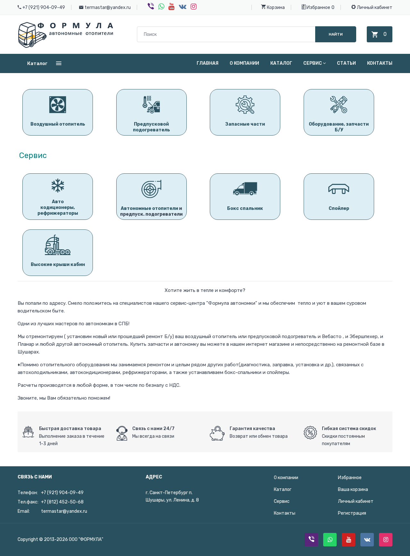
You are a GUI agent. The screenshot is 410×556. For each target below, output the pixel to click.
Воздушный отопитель (57, 124)
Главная (207, 63)
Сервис (312, 63)
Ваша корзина (353, 489)
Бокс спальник (245, 208)
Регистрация (352, 513)
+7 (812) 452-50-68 (62, 502)
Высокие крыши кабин (58, 264)
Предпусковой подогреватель (151, 127)
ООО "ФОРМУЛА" (86, 539)
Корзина (275, 7)
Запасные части (245, 124)
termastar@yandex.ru (108, 7)
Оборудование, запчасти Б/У (339, 127)
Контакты (379, 63)
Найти (336, 34)
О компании (244, 63)
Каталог (281, 63)
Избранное (318, 7)
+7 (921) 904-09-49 (43, 7)
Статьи (346, 63)
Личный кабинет (374, 7)
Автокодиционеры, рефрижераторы (57, 207)
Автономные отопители (149, 208)
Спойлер (339, 208)
